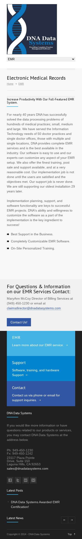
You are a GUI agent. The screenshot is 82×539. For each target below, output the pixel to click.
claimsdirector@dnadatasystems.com (34, 308)
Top (70, 534)
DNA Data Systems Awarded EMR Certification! (35, 504)
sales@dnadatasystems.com (27, 468)
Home (10, 83)
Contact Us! (18, 322)
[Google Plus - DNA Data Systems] (25, 480)
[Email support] (33, 480)
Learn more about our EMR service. (38, 345)
